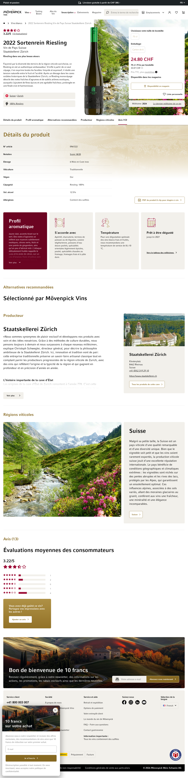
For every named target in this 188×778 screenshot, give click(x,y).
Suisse (13, 96)
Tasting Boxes (38, 12)
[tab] (123, 593)
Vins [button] (27, 12)
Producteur (86, 120)
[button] (182, 2)
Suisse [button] (135, 514)
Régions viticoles (105, 120)
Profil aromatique (34, 120)
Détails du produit (12, 120)
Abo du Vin (53, 12)
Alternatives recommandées (62, 120)
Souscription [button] (67, 12)
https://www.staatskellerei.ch (143, 376)
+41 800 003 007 (18, 702)
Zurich (20, 96)
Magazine (96, 12)
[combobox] (121, 12)
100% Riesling (16, 103)
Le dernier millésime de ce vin (167, 103)
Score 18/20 (75, 154)
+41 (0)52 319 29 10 (139, 371)
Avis (122, 120)
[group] (156, 41)
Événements (83, 12)
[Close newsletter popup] (55, 710)
